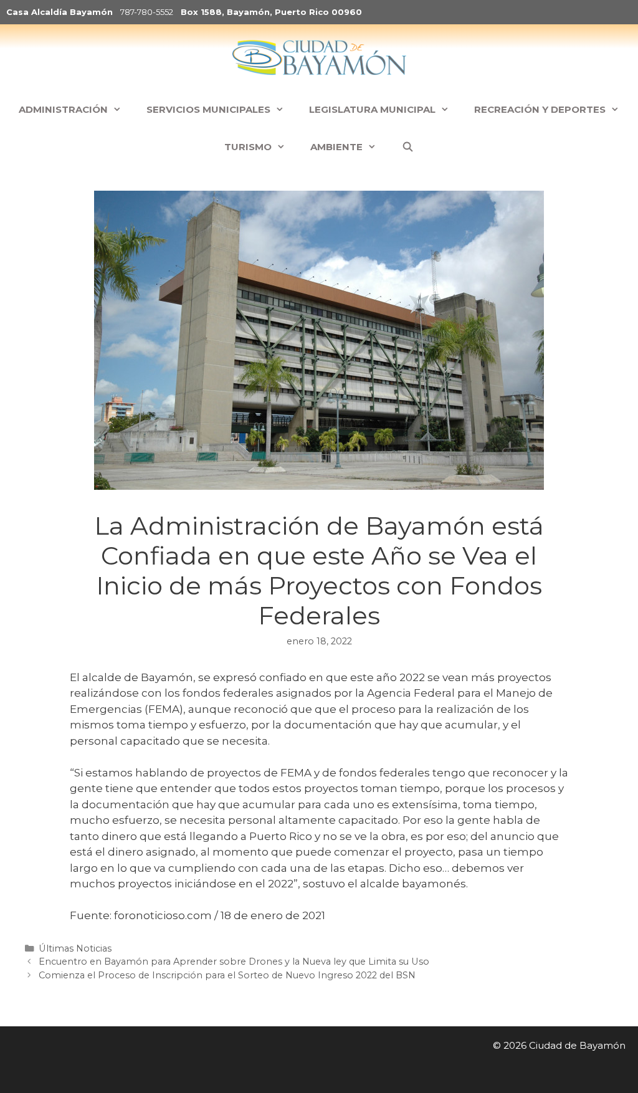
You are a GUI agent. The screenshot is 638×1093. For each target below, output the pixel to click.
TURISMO (248, 147)
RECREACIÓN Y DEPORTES (540, 109)
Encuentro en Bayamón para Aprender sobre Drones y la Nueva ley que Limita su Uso (234, 961)
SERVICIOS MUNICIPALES (208, 109)
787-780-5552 (146, 12)
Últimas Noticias (75, 948)
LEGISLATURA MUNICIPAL (372, 109)
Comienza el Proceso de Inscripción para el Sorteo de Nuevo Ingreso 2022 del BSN (227, 975)
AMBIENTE (336, 147)
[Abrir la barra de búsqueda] (407, 147)
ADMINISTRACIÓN (63, 109)
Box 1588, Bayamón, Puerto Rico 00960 (271, 12)
